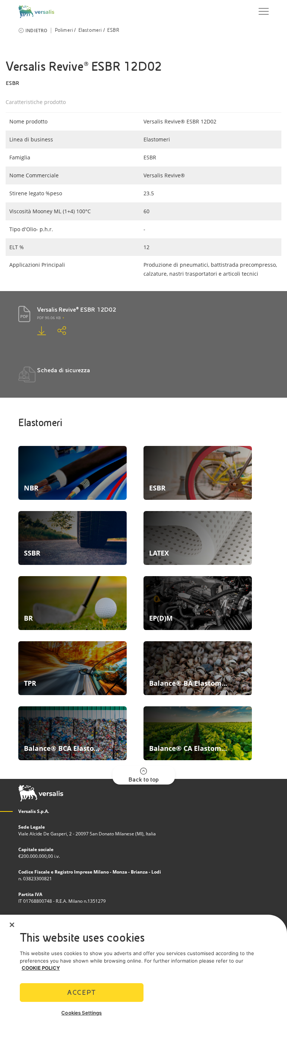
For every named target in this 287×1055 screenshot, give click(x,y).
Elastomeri (90, 30)
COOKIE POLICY (41, 968)
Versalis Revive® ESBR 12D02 (76, 309)
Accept (81, 992)
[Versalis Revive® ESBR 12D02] (47, 330)
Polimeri (64, 30)
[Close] (12, 925)
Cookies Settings (81, 1013)
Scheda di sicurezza (63, 370)
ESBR (113, 30)
